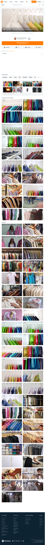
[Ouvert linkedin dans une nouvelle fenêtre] (16, 540)
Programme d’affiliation (15, 522)
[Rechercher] (39, 4)
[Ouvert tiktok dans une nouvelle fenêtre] (19, 540)
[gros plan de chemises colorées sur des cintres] (12, 165)
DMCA (14, 520)
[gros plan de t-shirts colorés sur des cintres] (12, 104)
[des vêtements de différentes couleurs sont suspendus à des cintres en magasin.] (12, 214)
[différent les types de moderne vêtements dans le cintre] (33, 265)
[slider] (24, 29)
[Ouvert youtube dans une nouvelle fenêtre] (23, 540)
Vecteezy (3, 519)
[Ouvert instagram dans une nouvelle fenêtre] (14, 540)
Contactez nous (27, 519)
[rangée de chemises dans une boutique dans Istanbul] (33, 412)
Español (40, 519)
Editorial (21, 1)
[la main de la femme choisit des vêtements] (33, 153)
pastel (10, 76)
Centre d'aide (27, 517)
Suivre (29, 39)
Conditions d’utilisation (38, 540)
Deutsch (40, 522)
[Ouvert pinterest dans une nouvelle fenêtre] (18, 540)
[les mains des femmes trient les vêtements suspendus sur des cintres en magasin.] (11, 177)
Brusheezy (4, 517)
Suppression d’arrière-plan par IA (4, 531)
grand (15, 76)
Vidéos (16, 1)
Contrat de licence (15, 518)
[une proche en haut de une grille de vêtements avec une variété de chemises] (12, 437)
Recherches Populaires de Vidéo (15, 532)
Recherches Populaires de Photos (15, 528)
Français (40, 523)
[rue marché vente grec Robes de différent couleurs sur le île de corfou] (33, 278)
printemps (25, 76)
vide (19, 76)
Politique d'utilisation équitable (36, 541)
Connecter (39, 1)
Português (40, 520)
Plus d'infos (5, 53)
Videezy (3, 520)
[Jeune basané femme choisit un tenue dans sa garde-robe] (12, 229)
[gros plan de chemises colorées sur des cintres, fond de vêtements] (33, 165)
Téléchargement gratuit (22, 43)
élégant (30, 76)
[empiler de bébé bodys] (33, 302)
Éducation (3, 523)
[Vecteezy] (2, 2)
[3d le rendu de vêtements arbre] (12, 461)
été (35, 76)
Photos (11, 1)
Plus (27, 1)
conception (5, 76)
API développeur (5, 525)
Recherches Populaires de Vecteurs (15, 525)
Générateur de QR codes (4, 534)
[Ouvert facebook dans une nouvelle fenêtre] (12, 540)
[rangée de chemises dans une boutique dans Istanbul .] (33, 241)
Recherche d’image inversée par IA (4, 528)
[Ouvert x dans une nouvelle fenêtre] (21, 540)
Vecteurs (5, 1)
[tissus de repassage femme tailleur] (33, 202)
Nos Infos (26, 520)
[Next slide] (40, 77)
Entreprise (4, 522)
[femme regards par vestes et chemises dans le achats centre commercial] (12, 290)
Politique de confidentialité (38, 541)
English (40, 517)
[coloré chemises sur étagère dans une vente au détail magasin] (12, 449)
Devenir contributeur (27, 523)
